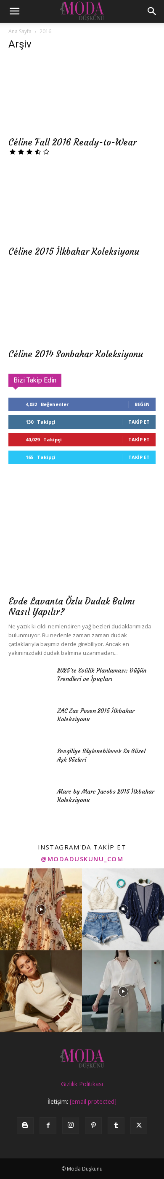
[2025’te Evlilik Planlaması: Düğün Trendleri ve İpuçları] (29, 681)
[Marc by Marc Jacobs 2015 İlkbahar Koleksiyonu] (29, 802)
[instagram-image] (41, 909)
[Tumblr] (116, 1125)
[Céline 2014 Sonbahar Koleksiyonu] (82, 307)
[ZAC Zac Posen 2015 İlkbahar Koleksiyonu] (29, 721)
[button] (14, 11)
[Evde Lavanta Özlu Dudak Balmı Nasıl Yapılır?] (82, 537)
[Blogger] (25, 1125)
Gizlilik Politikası (82, 1084)
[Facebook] (48, 1125)
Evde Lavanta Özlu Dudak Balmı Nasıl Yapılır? (71, 606)
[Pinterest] (93, 1125)
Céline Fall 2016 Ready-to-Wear (72, 142)
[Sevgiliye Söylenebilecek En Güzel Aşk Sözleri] (29, 761)
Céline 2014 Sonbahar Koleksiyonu (75, 354)
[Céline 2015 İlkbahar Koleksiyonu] (82, 204)
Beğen (142, 404)
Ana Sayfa (20, 31)
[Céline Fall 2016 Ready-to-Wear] (82, 95)
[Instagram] (70, 1125)
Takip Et (139, 422)
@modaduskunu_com (82, 859)
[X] (138, 1125)
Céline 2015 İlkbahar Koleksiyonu (73, 251)
